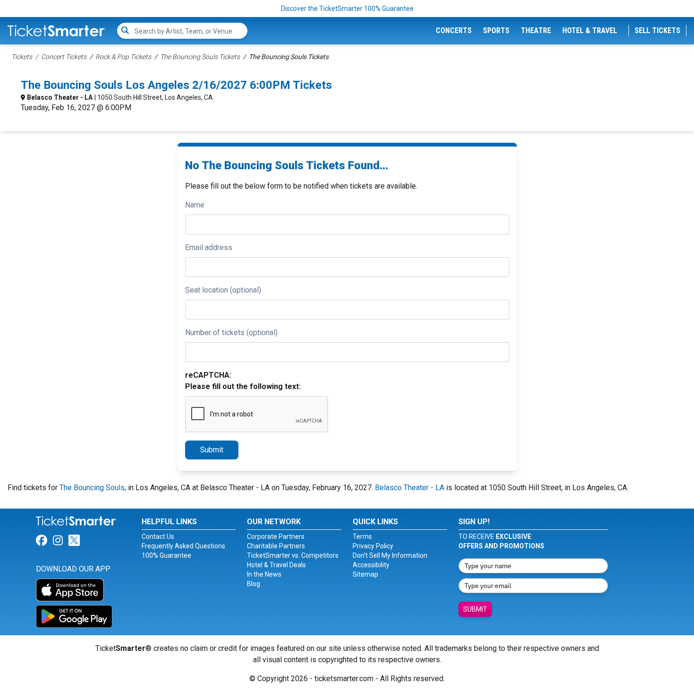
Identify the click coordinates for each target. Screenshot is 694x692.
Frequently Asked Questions (183, 546)
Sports (496, 30)
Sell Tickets (657, 30)
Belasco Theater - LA (60, 97)
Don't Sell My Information (390, 555)
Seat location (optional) (223, 289)
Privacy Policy (373, 546)
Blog (253, 584)
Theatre (536, 30)
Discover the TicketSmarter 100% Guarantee (347, 8)
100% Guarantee (166, 555)
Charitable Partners (276, 546)
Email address (208, 247)
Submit (211, 449)
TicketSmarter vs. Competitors (293, 555)
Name (194, 204)
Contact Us (158, 536)
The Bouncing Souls (92, 487)
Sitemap (365, 574)
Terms (362, 536)
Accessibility (371, 565)
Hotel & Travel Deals (276, 565)
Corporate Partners (276, 536)
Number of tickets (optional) (231, 332)
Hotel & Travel (589, 30)
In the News (264, 574)
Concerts (454, 30)
